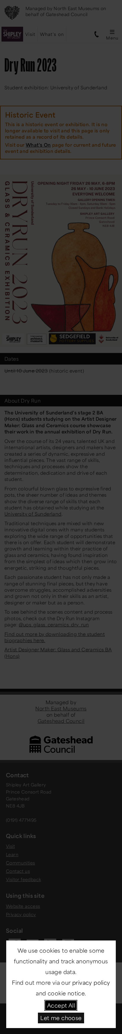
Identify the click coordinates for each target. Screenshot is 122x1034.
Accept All (61, 1005)
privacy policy (91, 982)
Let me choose (60, 1017)
